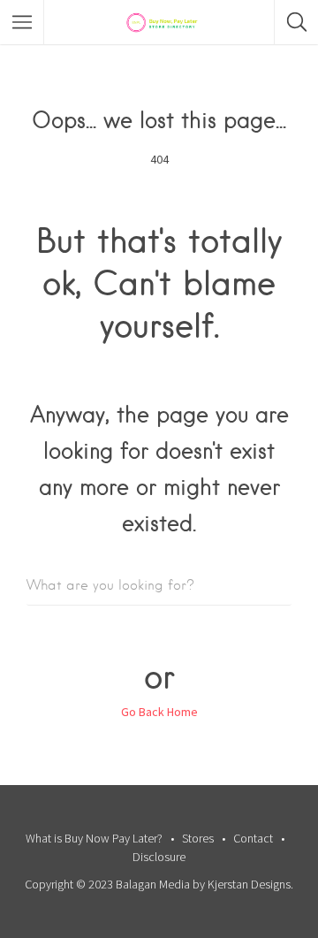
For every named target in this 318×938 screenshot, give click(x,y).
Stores (198, 838)
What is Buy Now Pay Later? (94, 838)
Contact (253, 838)
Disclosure (159, 857)
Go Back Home (159, 712)
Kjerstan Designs (249, 884)
